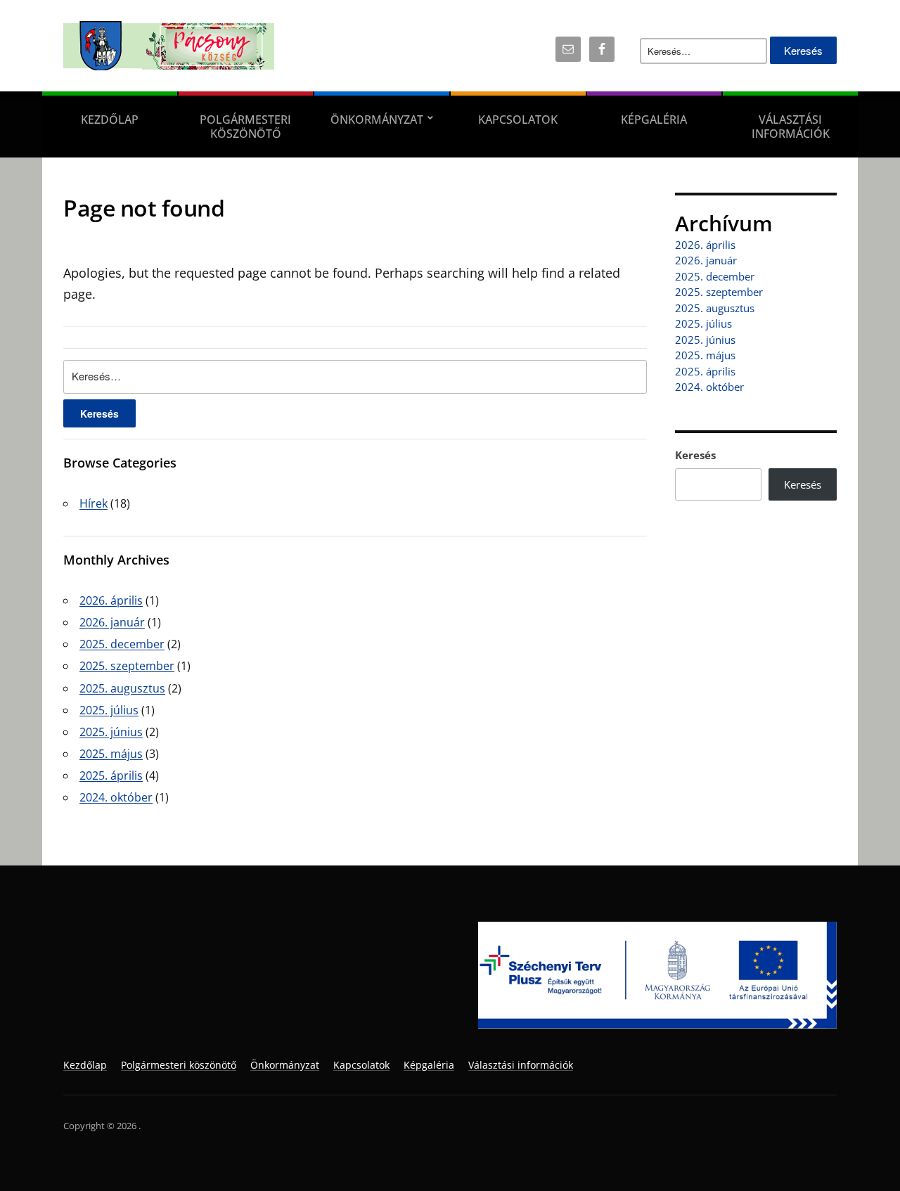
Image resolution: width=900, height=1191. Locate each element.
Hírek (93, 503)
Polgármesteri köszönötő (245, 126)
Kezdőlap (110, 119)
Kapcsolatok (518, 119)
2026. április (111, 600)
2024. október (116, 797)
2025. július (109, 710)
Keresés (695, 455)
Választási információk (791, 126)
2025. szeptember (126, 666)
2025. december (122, 644)
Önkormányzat (376, 119)
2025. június (111, 732)
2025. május (111, 753)
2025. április (111, 775)
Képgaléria (654, 119)
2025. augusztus (122, 688)
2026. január (112, 622)
